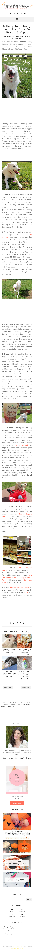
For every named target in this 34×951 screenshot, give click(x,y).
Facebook (16, 704)
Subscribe (6, 931)
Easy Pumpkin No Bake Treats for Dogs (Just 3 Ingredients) (24, 651)
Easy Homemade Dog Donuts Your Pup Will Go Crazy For (17, 863)
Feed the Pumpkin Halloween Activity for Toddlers (17, 833)
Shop (4, 933)
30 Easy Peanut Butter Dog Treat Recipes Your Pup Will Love (9, 674)
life (21, 36)
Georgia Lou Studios (17, 948)
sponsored (18, 38)
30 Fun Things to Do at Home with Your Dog (9, 650)
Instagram (26, 704)
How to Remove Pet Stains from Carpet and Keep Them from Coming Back (24, 675)
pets (13, 38)
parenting (27, 36)
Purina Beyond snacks (19, 587)
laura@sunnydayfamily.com (21, 758)
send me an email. (8, 706)
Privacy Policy (8, 927)
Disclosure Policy (9, 929)
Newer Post (8, 687)
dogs (18, 36)
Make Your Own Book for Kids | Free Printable (17, 880)
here (26, 592)
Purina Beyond (21, 445)
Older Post (26, 687)
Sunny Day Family (17, 947)
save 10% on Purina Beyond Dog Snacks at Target (17, 577)
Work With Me (8, 935)
